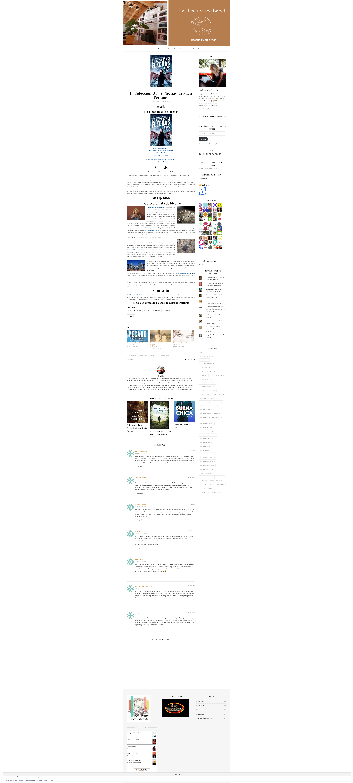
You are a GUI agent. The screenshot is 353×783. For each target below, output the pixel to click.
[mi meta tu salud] (201, 228)
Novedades (200, 714)
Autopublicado (132, 355)
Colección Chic (206, 367)
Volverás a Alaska (132, 753)
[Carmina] (215, 205)
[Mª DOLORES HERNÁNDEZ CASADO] (201, 214)
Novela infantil (207, 438)
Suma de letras (207, 488)
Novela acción (206, 409)
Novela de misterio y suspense (211, 418)
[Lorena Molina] (219, 210)
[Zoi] (210, 214)
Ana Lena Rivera (206, 356)
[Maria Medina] (215, 214)
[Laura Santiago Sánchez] (210, 242)
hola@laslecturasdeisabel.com (208, 169)
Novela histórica (207, 435)
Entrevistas (172, 49)
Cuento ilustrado (207, 371)
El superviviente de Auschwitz (136, 733)
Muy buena (205, 406)
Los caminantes (132, 746)
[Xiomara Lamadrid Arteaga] (205, 219)
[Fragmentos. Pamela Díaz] (184, 336)
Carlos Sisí (131, 749)
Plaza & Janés (206, 473)
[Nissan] (205, 238)
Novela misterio (207, 446)
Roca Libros (205, 484)
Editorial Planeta (207, 390)
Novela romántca (207, 458)
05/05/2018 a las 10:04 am (141, 506)
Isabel (131, 359)
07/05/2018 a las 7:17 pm (141, 588)
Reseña (203, 480)
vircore (138, 531)
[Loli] (205, 228)
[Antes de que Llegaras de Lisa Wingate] (160, 336)
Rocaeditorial (216, 480)
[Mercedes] (205, 224)
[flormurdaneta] (201, 242)
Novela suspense (207, 465)
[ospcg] (210, 219)
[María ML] (219, 214)
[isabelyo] (210, 224)
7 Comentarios (165, 101)
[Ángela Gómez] (219, 228)
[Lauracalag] (219, 238)
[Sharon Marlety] (215, 210)
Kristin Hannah (132, 755)
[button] (161, 130)
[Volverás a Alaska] (154, 755)
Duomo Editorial (217, 375)
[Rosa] (201, 247)
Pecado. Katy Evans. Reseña (135, 343)
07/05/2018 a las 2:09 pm (141, 561)
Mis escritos (184, 49)
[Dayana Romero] (215, 238)
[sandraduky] (210, 233)
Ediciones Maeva (207, 386)
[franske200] (201, 210)
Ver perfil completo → (206, 109)
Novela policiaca (164, 355)
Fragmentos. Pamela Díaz (181, 343)
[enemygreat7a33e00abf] (215, 247)
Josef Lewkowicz (132, 735)
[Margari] (201, 224)
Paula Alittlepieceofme (144, 586)
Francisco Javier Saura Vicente (135, 762)
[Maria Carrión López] (201, 238)
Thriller (216, 492)
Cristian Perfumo (143, 355)
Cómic (203, 375)
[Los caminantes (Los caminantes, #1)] (154, 748)
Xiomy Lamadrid (141, 505)
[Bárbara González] (205, 242)
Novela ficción (206, 431)
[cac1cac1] (201, 233)
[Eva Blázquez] (205, 233)
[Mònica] (215, 242)
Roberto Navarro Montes (134, 742)
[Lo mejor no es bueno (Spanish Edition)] (154, 762)
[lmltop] (219, 219)
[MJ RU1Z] (215, 219)
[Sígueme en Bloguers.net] (212, 191)
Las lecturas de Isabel (209, 90)
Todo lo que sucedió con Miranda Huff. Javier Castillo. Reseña (214, 329)
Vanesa (137, 613)
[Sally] (205, 214)
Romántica (219, 484)
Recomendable (206, 477)
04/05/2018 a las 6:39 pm (141, 453)
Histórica (219, 394)
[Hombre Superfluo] (201, 219)
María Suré (205, 402)
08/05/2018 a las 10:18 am (141, 615)
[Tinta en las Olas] (215, 228)
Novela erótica (206, 423)
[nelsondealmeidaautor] (205, 205)
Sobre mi (161, 49)
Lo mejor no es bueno (134, 760)
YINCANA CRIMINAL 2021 (204, 718)
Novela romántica (208, 461)
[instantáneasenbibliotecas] (210, 210)
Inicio (153, 49)
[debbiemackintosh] (201, 205)
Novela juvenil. (207, 442)
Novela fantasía (207, 427)
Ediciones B (205, 379)
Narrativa (218, 406)
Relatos (220, 477)
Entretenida (205, 394)
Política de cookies (48, 780)
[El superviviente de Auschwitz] (154, 734)
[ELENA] (210, 247)
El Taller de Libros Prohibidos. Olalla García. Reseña (137, 428)
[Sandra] (205, 210)
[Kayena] (210, 228)
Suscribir (203, 139)
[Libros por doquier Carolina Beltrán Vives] (219, 233)
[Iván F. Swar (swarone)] (219, 205)
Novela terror (206, 469)
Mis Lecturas (197, 49)
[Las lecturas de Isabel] (219, 247)
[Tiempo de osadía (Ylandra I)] (154, 741)
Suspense (204, 492)
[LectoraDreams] (205, 246)
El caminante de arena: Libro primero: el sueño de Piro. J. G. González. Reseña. (215, 309)
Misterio (217, 402)
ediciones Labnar (207, 383)
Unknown (139, 559)
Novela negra (153, 355)
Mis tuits (201, 265)
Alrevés (204, 352)
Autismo (204, 360)
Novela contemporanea (210, 413)
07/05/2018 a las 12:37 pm (141, 533)
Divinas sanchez (141, 451)
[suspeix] (215, 233)
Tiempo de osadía (133, 740)
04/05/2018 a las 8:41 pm (141, 480)
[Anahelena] (210, 205)
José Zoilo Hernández (209, 398)
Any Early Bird (140, 478)
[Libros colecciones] (215, 224)
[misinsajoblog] (219, 242)
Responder (191, 450)
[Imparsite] (210, 238)
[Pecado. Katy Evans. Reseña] (137, 336)
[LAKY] (219, 224)
